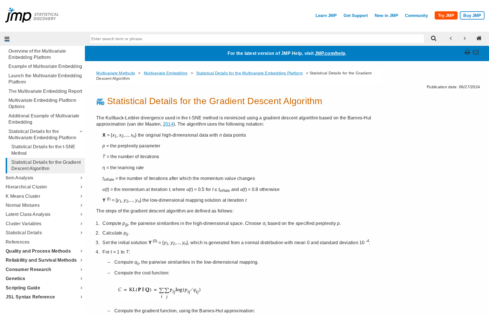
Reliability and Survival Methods (41, 260)
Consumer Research (28, 269)
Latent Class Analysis (28, 214)
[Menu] (7, 39)
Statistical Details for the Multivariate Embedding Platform (42, 134)
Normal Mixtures (23, 205)
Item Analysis (19, 177)
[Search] (434, 39)
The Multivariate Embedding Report (45, 91)
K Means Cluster (23, 196)
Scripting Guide (23, 287)
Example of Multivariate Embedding (45, 66)
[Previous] (451, 39)
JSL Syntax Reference (30, 296)
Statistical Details (24, 232)
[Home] (479, 39)
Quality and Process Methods (38, 251)
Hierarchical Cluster (26, 186)
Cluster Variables (23, 223)
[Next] (465, 39)
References (18, 242)
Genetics (15, 278)
